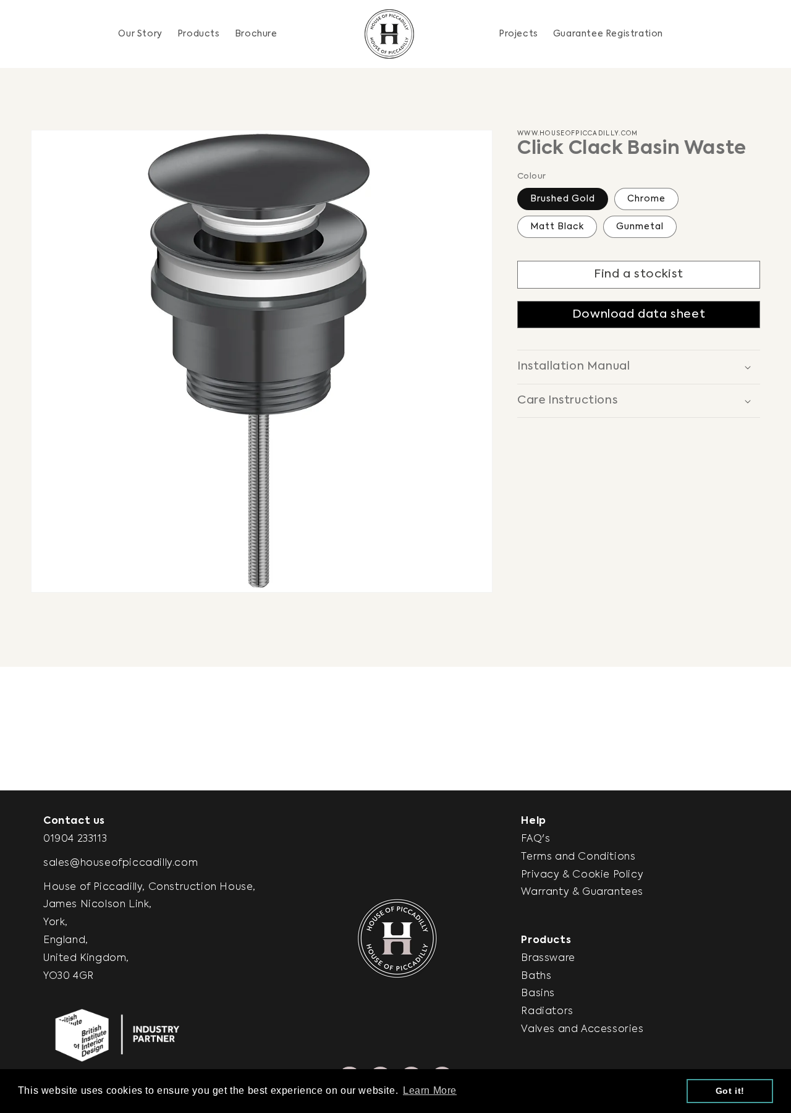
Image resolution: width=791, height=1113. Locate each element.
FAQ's (535, 839)
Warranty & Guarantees (582, 892)
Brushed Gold (562, 199)
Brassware (548, 958)
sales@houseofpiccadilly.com (120, 863)
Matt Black (557, 227)
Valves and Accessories (582, 1030)
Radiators (547, 1012)
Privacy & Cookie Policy (582, 875)
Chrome (646, 199)
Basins (538, 994)
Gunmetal (640, 227)
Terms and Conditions (578, 857)
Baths (536, 976)
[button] (198, 34)
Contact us (74, 821)
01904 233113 (75, 839)
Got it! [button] (730, 1091)
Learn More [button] (430, 1090)
